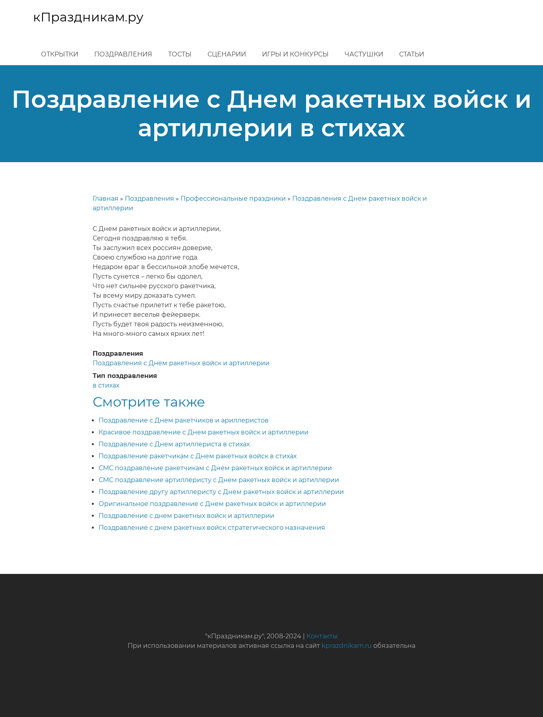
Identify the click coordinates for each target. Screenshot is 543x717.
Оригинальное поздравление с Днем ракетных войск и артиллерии (212, 504)
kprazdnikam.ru (347, 645)
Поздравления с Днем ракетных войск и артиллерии (181, 363)
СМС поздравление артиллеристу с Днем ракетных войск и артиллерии (219, 480)
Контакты (322, 636)
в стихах (106, 385)
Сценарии (227, 54)
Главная (105, 198)
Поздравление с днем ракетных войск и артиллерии (186, 515)
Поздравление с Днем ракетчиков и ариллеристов (184, 420)
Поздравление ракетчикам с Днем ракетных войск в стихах (198, 456)
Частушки (364, 54)
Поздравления (123, 54)
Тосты (180, 54)
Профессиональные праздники (233, 198)
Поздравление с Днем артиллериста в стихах (174, 444)
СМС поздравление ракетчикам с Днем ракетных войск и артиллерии (215, 468)
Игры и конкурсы (295, 54)
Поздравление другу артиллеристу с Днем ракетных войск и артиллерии (221, 492)
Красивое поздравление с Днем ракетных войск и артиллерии (203, 432)
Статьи (411, 54)
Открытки (59, 54)
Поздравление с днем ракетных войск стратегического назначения (212, 527)
